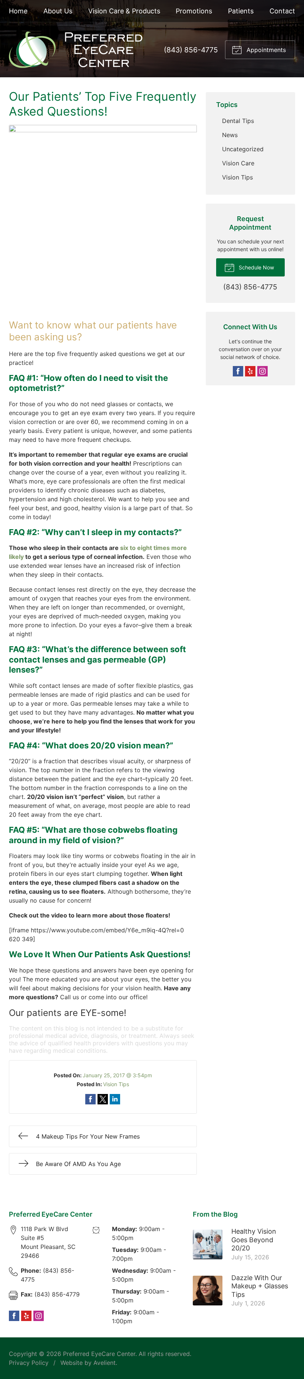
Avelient (104, 1362)
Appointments (265, 50)
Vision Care (238, 163)
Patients (241, 11)
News (230, 135)
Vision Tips (116, 1084)
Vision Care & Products (124, 11)
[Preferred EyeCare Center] (75, 49)
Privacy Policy (29, 1362)
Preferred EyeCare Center (99, 1353)
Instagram (262, 371)
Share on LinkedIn (115, 1099)
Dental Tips (238, 120)
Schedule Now (255, 267)
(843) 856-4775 (191, 49)
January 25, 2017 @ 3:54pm (117, 1075)
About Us (57, 11)
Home (18, 11)
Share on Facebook (90, 1099)
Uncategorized (243, 149)
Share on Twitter (103, 1099)
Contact (282, 11)
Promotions (194, 11)
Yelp (250, 371)
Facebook (238, 371)
